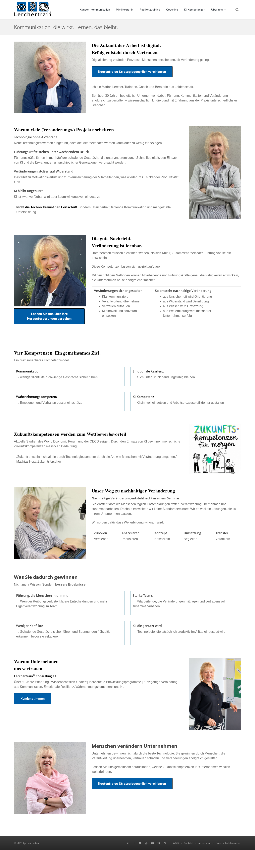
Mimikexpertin (124, 9)
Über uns (217, 9)
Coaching (172, 9)
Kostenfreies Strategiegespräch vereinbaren (132, 72)
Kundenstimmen (33, 699)
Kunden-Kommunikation (95, 9)
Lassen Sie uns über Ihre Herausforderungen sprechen (49, 316)
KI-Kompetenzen (194, 9)
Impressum (204, 843)
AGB (176, 843)
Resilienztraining (149, 9)
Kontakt (188, 843)
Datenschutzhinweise (228, 843)
